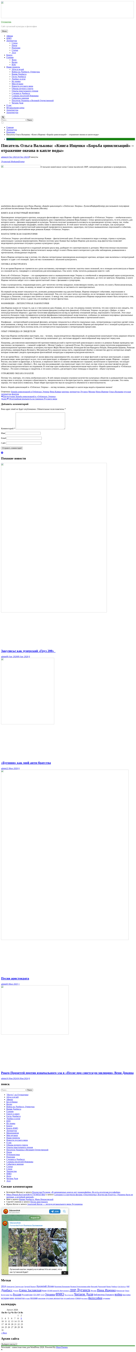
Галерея (9, 57)
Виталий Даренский (98, 1286)
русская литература (54, 1298)
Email (3, 438)
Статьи (15, 50)
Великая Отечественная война (80, 1286)
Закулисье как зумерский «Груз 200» (28, 651)
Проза (14, 45)
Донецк (16, 1291)
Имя (3, 433)
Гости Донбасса (19, 76)
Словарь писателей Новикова (25, 96)
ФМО (9, 38)
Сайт (3, 443)
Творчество (11, 1171)
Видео (14, 62)
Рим (11, 1295)
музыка (27, 1298)
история (5, 1298)
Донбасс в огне (19, 79)
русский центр (69, 1298)
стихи (78, 1298)
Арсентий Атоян (45, 1286)
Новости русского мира (22, 86)
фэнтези (15, 394)
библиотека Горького (104, 1294)
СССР (43, 1295)
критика (65, 392)
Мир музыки (17, 84)
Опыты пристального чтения (25, 91)
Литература (11, 41)
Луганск (84, 392)
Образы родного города (22, 88)
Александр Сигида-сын (15, 1286)
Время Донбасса (19, 74)
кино (11, 1298)
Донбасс (6, 1290)
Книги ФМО (12, 1128)
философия (95, 1298)
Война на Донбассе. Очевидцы (26, 72)
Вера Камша (55, 392)
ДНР (127, 1286)
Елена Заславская (30, 1290)
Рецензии (16, 48)
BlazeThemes (62, 1347)
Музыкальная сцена (15, 108)
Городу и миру (13, 1114)
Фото (14, 60)
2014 (3, 1286)
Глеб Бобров (122, 1286)
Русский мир (27, 1295)
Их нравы (16, 81)
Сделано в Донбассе (21, 93)
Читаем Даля (17, 103)
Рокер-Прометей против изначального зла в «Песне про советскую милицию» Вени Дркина (67, 1073)
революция (42, 1298)
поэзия (34, 1298)
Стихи (15, 43)
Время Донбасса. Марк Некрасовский (36, 1199)
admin (3, 157)
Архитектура (12, 110)
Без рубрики (12, 1102)
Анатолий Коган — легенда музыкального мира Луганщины (55, 1204)
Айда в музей (18, 69)
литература (75, 392)
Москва (91, 392)
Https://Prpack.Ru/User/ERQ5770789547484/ (25, 1194)
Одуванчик (6, 22)
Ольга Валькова (116, 392)
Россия (17, 1294)
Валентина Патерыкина (62, 1286)
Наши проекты (13, 67)
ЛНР (73, 1290)
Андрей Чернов (30, 1286)
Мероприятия (12, 1133)
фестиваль (84, 1298)
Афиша (9, 36)
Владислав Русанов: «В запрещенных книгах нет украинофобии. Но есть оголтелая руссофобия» (76, 1192)
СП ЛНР (36, 1295)
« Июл (4, 1333)
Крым (44, 1291)
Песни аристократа (15, 978)
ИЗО (14, 64)
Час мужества (69, 1295)
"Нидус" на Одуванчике (17, 1095)
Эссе (14, 52)
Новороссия (120, 1291)
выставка (127, 1295)
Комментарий (8, 428)
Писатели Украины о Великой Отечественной (33, 100)
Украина (50, 1294)
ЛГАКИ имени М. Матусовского (58, 1291)
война (118, 1294)
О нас (9, 105)
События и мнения (20, 98)
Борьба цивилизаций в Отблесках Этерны (30, 392)
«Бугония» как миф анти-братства (26, 762)
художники (106, 1298)
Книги (9, 55)
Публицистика (13, 1154)
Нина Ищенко (102, 392)
